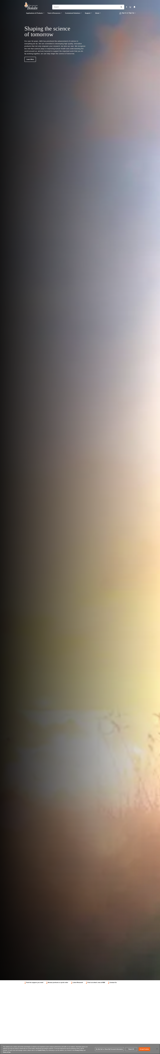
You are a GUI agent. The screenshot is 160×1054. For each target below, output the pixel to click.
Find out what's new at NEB (96, 982)
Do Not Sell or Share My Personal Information (109, 1049)
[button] (121, 7)
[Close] (157, 1049)
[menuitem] (35, 13)
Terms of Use (6, 1052)
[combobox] (86, 7)
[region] (80, 1049)
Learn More (30, 59)
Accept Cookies (144, 1049)
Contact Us (113, 982)
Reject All (131, 1049)
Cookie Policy (42, 1050)
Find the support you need (34, 982)
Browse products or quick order (58, 982)
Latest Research (78, 982)
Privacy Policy (79, 1050)
